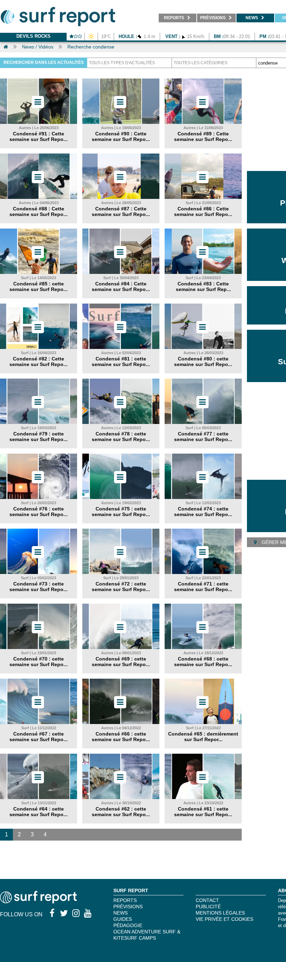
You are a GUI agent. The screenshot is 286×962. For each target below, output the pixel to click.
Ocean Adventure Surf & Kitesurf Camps (146, 935)
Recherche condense (90, 47)
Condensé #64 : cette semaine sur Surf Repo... (38, 811)
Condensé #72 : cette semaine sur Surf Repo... (121, 586)
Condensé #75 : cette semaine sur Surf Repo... (121, 511)
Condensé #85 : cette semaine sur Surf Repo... (38, 286)
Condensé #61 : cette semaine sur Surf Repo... (203, 811)
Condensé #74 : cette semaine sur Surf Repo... (203, 511)
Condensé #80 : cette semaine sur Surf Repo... (203, 361)
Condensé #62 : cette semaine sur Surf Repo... (121, 811)
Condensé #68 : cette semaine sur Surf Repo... (203, 661)
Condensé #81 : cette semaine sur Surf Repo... (121, 361)
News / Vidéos (37, 47)
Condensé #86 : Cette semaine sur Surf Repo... (203, 211)
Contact (207, 900)
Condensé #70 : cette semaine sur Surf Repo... (38, 661)
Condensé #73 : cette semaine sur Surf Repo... (38, 586)
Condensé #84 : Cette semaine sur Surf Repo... (121, 286)
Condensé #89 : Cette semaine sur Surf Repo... (203, 136)
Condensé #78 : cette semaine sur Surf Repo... (121, 436)
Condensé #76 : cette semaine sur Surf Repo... (38, 511)
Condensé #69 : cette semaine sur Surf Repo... (121, 661)
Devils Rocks (33, 36)
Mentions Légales (220, 913)
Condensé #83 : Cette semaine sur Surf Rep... (203, 286)
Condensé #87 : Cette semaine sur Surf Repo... (121, 211)
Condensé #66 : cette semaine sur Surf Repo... (121, 736)
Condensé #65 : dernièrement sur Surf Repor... (203, 736)
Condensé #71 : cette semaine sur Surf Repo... (203, 586)
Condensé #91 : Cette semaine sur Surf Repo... (38, 136)
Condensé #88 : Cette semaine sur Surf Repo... (38, 211)
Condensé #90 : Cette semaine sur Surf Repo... (121, 136)
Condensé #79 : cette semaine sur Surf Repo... (38, 436)
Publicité (208, 906)
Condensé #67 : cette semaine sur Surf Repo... (38, 736)
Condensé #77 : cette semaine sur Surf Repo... (203, 436)
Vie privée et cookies (224, 919)
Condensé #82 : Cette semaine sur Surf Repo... (38, 361)
